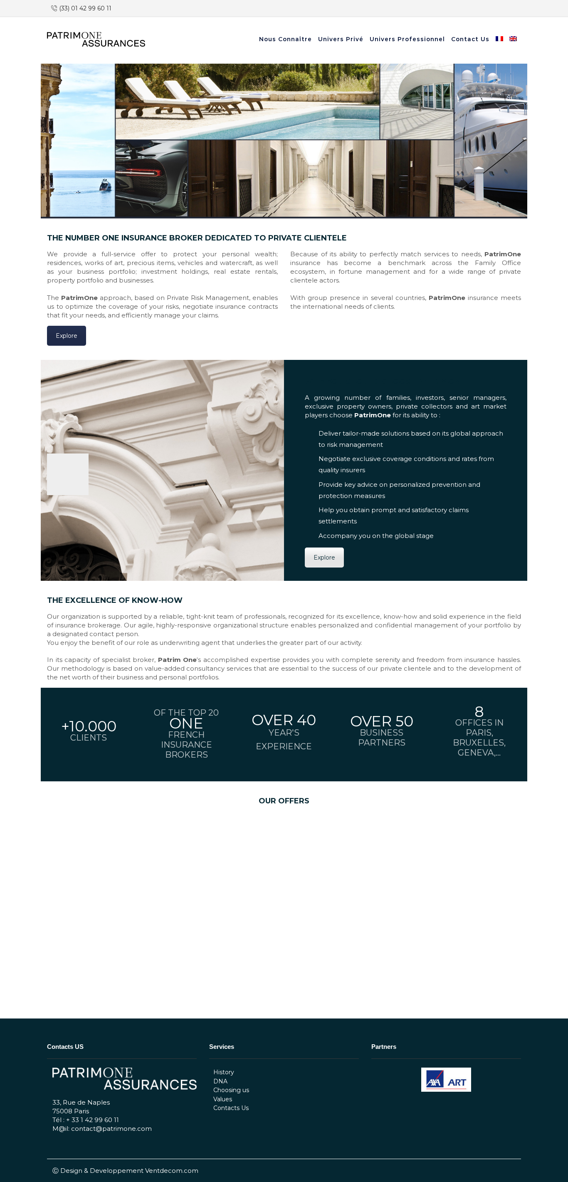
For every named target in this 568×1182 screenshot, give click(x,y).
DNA (220, 1081)
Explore (66, 335)
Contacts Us (231, 1108)
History (223, 1072)
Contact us (470, 39)
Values (222, 1099)
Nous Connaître (285, 39)
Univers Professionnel (407, 39)
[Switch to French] (500, 39)
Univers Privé (340, 39)
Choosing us (231, 1090)
